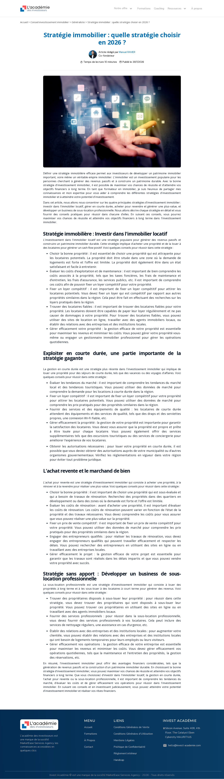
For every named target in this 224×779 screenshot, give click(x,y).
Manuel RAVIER (127, 52)
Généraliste (78, 22)
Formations (144, 8)
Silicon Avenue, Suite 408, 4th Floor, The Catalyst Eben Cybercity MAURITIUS (182, 732)
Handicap (119, 760)
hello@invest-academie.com (184, 745)
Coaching (159, 8)
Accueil (24, 22)
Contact (88, 747)
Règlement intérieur (125, 753)
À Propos (89, 740)
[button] (122, 8)
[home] (35, 8)
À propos (196, 8)
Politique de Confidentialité (129, 747)
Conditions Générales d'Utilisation (133, 733)
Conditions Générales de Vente (131, 727)
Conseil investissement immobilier (50, 22)
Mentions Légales (124, 740)
